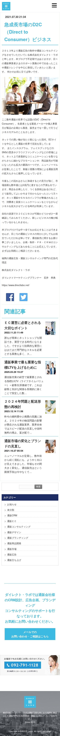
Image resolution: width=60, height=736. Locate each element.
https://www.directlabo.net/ (16, 285)
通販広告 (11, 554)
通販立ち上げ (14, 560)
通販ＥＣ (11, 521)
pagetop (55, 729)
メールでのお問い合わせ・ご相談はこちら (30, 634)
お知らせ (11, 504)
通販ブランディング (17, 537)
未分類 (10, 509)
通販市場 (11, 549)
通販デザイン (14, 532)
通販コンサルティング (18, 526)
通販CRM (12, 515)
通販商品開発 (14, 543)
